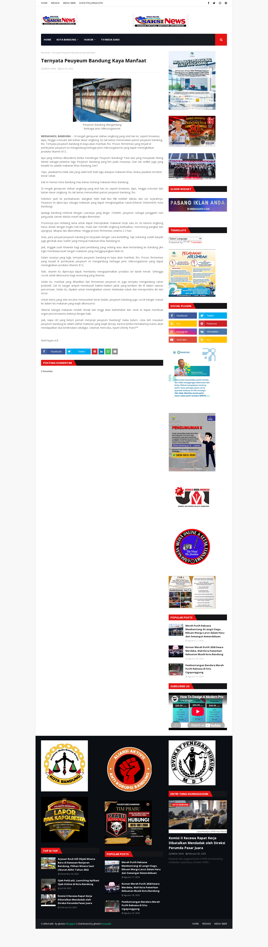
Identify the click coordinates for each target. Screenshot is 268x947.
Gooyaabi (106, 923)
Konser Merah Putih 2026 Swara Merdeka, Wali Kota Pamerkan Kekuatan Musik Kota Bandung (204, 650)
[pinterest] (225, 3)
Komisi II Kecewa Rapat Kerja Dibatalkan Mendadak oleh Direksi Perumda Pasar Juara (75, 899)
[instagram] (220, 3)
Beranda (45, 52)
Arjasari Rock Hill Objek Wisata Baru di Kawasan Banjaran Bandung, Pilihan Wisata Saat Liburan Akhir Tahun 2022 (76, 864)
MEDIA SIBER (69, 3)
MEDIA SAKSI (50, 68)
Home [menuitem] (47, 39)
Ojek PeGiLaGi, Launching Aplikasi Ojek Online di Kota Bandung (78, 882)
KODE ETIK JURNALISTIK (91, 3)
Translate (196, 242)
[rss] (183, 323)
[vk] (213, 331)
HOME (44, 3)
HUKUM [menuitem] (88, 39)
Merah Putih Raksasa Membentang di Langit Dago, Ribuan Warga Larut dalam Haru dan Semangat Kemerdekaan (204, 631)
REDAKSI (55, 3)
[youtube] (183, 340)
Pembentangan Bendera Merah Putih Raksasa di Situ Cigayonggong (204, 669)
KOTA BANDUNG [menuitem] (66, 39)
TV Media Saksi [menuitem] (110, 39)
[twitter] (214, 3)
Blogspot (71, 923)
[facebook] (208, 3)
